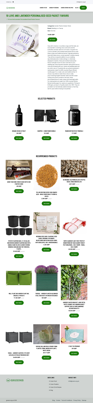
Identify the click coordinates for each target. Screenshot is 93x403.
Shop (83, 7)
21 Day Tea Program (74, 346)
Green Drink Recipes (67, 7)
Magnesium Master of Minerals (74, 131)
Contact (58, 400)
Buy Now (52, 39)
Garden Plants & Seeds (61, 26)
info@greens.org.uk (81, 2)
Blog (77, 7)
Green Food (43, 7)
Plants (69, 26)
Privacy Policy (77, 400)
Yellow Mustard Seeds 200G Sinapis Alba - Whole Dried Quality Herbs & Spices (46, 194)
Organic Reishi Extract (19, 131)
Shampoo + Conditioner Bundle (46, 131)
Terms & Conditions (66, 400)
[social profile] (13, 2)
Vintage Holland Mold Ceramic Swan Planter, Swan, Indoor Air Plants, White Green (46, 348)
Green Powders (54, 7)
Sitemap (84, 400)
